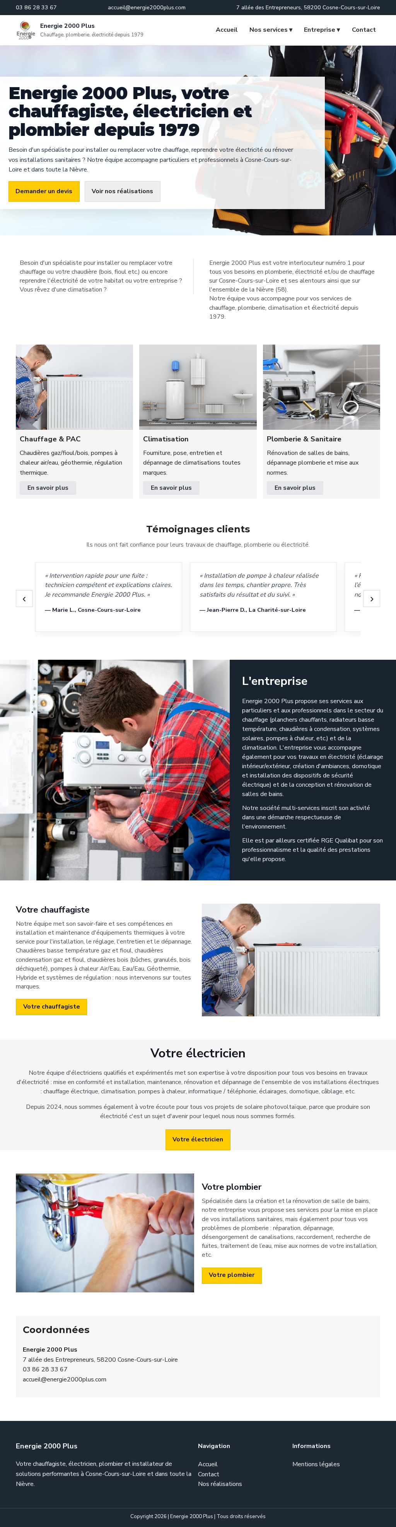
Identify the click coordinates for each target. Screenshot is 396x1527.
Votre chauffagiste (51, 1006)
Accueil (227, 30)
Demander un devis (43, 191)
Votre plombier (231, 1275)
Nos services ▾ (270, 30)
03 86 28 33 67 (45, 1369)
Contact (364, 30)
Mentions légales (316, 1464)
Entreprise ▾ (322, 30)
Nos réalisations (220, 1484)
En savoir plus (47, 488)
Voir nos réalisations (122, 191)
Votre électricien (197, 1139)
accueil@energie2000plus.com (64, 1379)
